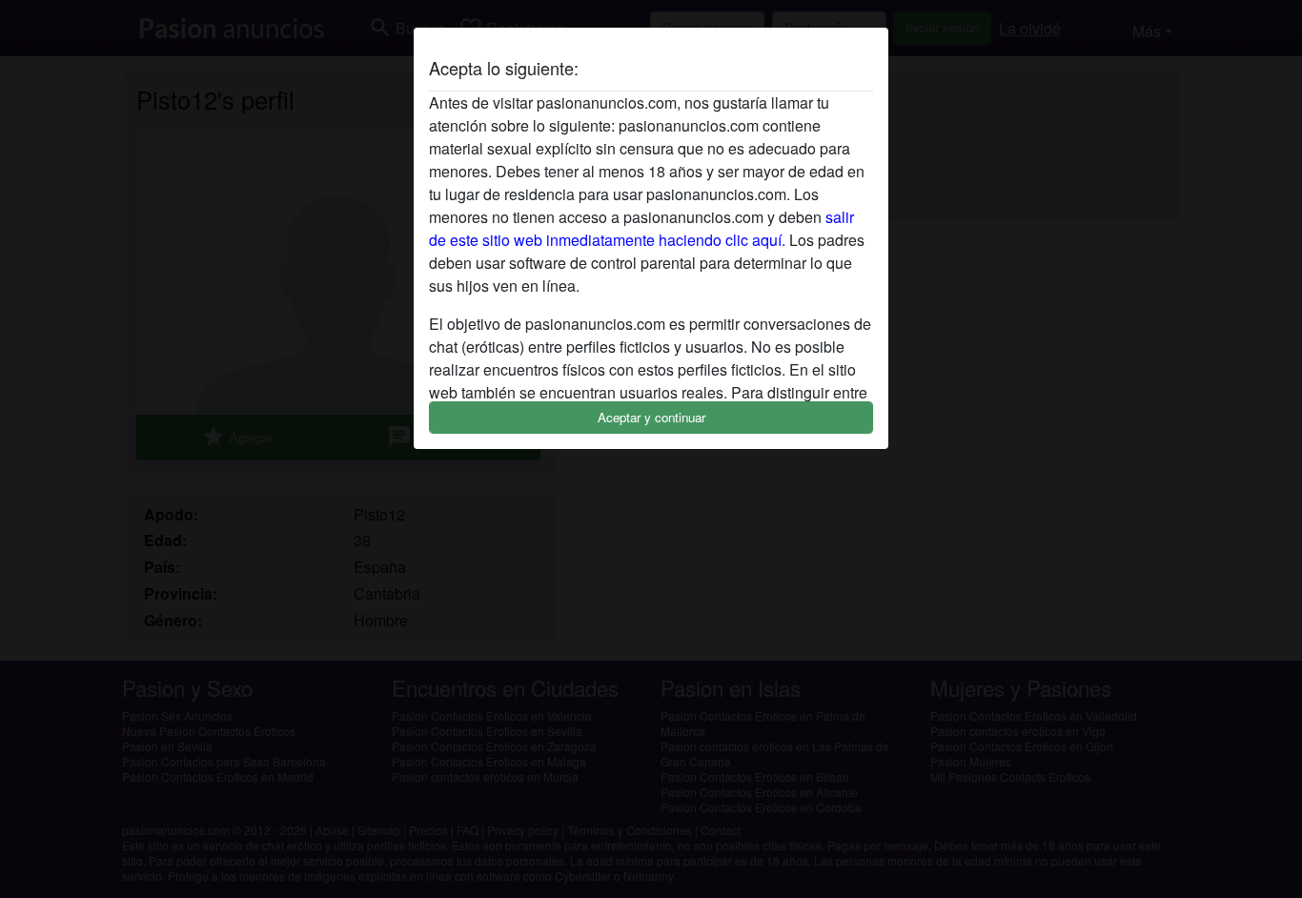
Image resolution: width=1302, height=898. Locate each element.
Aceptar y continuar (651, 417)
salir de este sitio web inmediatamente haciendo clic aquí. (641, 228)
